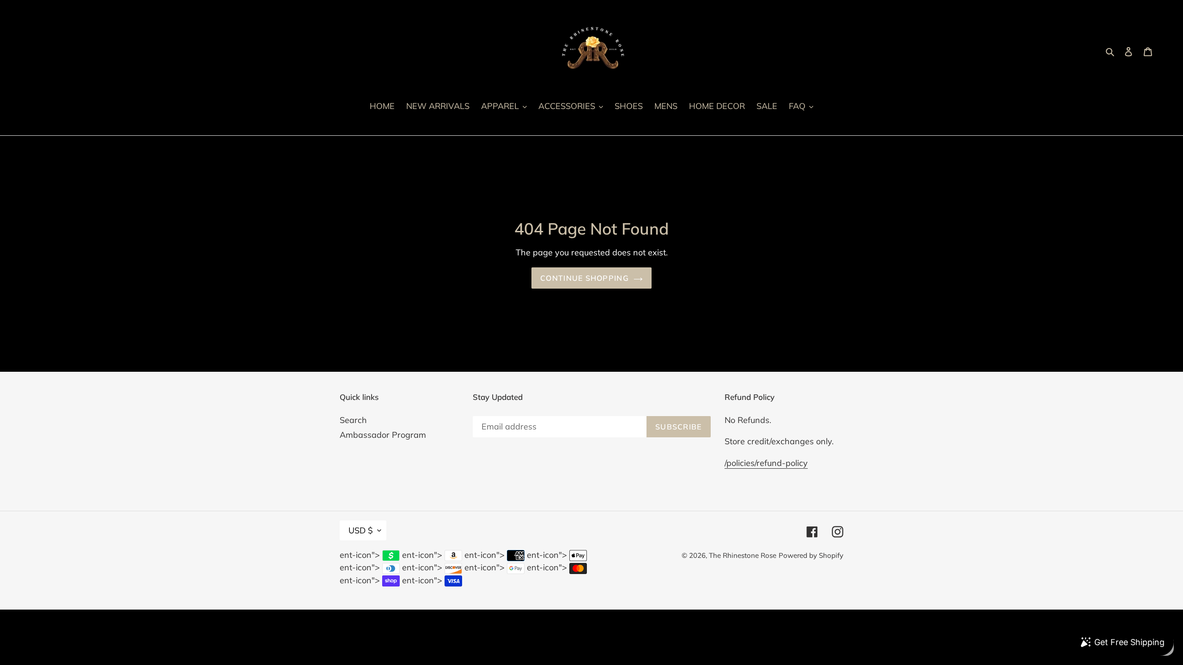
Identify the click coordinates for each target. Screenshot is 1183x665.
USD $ (360, 530)
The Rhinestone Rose (742, 555)
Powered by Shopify (811, 555)
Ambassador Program (383, 434)
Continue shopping (584, 278)
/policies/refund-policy (766, 463)
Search (353, 420)
